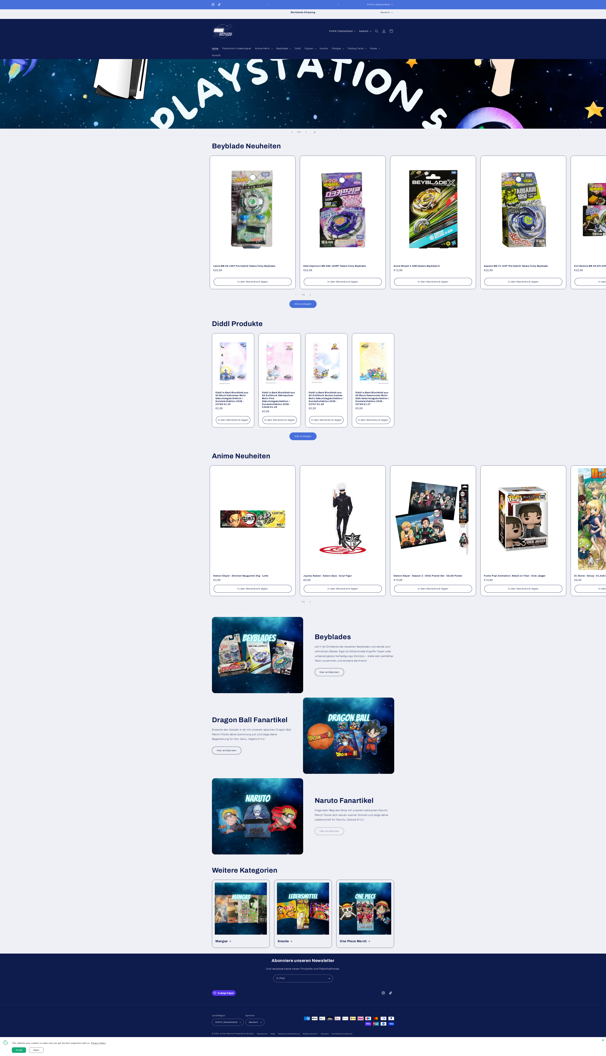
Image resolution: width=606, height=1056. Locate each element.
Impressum (262, 1034)
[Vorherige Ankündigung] (267, 4)
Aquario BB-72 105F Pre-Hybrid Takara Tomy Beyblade (516, 266)
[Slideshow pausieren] (314, 132)
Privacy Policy (101, 1043)
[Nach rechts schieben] (310, 295)
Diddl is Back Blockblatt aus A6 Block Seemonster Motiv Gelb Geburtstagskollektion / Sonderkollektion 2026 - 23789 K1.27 (372, 398)
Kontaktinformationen (342, 1034)
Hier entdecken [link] (329, 831)
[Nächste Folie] (306, 132)
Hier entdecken (329, 672)
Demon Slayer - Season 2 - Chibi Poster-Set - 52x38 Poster (428, 575)
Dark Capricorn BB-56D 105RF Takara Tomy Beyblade (334, 266)
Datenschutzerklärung (289, 1034)
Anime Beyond (227, 1034)
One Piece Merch (353, 941)
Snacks (283, 941)
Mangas (221, 941)
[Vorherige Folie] (291, 132)
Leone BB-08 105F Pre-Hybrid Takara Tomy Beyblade (244, 266)
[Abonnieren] (329, 978)
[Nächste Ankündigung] (338, 4)
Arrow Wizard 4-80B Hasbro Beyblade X (417, 266)
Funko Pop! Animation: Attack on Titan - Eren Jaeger (515, 575)
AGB (273, 1034)
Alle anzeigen (303, 304)
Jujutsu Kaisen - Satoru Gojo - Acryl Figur (327, 575)
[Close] (602, 1040)
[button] (263, 48)
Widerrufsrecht (310, 1034)
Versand (325, 1034)
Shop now (570, 94)
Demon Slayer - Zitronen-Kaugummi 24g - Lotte (240, 575)
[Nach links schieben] (295, 295)
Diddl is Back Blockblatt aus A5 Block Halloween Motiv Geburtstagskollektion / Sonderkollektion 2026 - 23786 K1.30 (231, 398)
